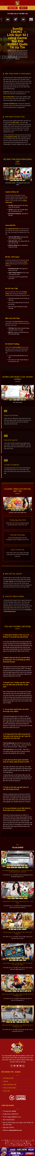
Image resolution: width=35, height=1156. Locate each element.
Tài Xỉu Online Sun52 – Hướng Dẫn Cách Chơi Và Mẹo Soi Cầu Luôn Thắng (17, 964)
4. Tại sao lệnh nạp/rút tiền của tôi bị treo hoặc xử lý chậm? (16, 710)
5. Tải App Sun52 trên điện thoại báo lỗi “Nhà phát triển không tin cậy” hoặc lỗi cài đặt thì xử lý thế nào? (16, 736)
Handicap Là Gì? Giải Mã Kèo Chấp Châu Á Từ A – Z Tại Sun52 (17, 902)
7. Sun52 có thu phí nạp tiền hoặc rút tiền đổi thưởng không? (16, 788)
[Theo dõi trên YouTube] (20, 1066)
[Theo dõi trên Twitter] (14, 1066)
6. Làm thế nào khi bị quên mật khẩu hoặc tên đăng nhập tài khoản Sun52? (16, 761)
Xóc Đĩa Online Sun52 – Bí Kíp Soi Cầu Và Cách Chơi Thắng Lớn (17, 933)
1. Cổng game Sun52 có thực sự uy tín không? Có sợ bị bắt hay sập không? (16, 636)
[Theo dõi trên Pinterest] (17, 1066)
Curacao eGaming (9, 103)
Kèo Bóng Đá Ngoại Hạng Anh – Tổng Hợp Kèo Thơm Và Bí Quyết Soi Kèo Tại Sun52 (18, 871)
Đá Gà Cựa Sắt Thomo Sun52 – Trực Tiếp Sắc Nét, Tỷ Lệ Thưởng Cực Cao (17, 1025)
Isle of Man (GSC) (8, 97)
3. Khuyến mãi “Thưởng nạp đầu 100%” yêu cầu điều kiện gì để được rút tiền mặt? (16, 684)
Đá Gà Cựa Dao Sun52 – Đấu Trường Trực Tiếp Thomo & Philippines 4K (17, 994)
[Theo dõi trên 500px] (23, 1066)
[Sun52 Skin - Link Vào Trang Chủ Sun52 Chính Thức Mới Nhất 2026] (17, 3)
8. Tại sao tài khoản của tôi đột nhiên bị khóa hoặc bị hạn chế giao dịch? (17, 809)
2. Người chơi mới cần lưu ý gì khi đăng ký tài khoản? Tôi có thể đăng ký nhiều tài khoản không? (16, 660)
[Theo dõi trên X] (11, 1066)
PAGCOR (6, 92)
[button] (2, 3)
